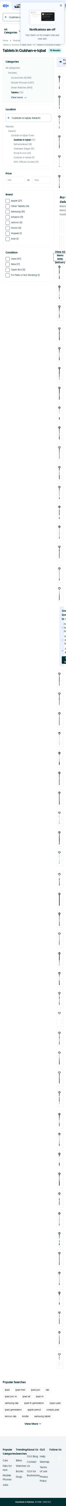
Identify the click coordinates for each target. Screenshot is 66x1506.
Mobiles (16, 40)
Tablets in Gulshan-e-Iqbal (48, 44)
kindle (25, 1414)
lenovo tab (10, 1414)
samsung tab (11, 1401)
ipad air (26, 1394)
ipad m (39, 1394)
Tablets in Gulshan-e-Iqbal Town (17, 44)
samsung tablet (42, 1414)
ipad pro (35, 1387)
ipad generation (13, 1407)
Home (5, 40)
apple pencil (34, 1407)
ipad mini (20, 1387)
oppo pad (55, 1401)
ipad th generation (34, 1401)
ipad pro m (11, 1394)
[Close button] (61, 5)
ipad (7, 1387)
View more (17, 97)
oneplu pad (53, 1407)
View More (31, 1422)
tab (47, 1387)
